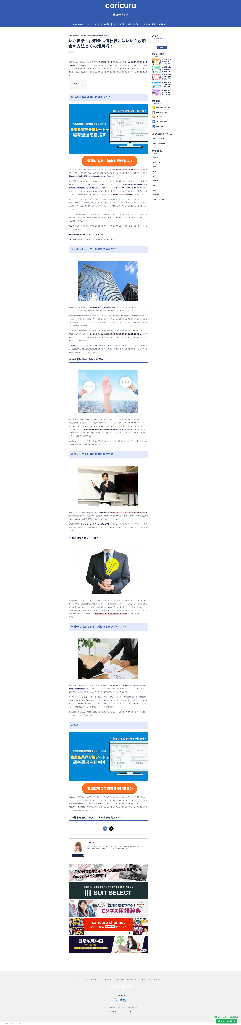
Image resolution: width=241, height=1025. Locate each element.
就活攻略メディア (134, 24)
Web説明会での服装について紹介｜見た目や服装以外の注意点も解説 (92, 239)
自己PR (155, 176)
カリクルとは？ (78, 24)
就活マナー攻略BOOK (159, 143)
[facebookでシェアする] (105, 829)
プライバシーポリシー (109, 1007)
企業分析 (155, 157)
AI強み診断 (159, 117)
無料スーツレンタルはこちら (226, 1021)
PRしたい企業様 (149, 24)
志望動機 (155, 181)
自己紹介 (155, 171)
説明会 (71, 52)
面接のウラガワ (160, 126)
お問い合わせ (163, 24)
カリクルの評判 (119, 24)
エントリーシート (158, 162)
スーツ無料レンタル (161, 121)
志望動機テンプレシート (163, 112)
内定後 (154, 190)
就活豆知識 (156, 194)
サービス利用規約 (132, 1007)
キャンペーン (92, 24)
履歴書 (154, 167)
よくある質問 (105, 24)
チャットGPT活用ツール (163, 107)
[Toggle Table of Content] (80, 84)
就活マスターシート (158, 138)
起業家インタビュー (158, 199)
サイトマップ (121, 1007)
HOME (70, 35)
